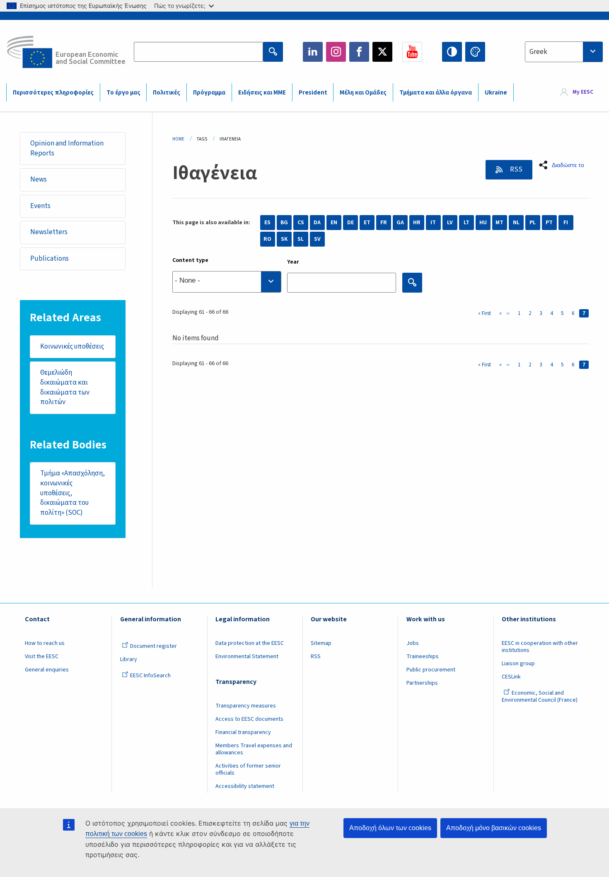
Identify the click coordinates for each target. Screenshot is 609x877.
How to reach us (45, 643)
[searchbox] (227, 281)
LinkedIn (313, 52)
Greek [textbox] (538, 52)
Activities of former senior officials (248, 769)
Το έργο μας (123, 92)
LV (450, 222)
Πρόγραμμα (209, 92)
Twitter (382, 52)
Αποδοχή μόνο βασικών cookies (493, 827)
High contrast (452, 52)
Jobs (412, 643)
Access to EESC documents (249, 719)
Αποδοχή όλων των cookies (390, 827)
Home (178, 139)
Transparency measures (245, 706)
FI (565, 222)
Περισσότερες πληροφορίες (53, 92)
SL (300, 239)
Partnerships (422, 683)
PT (549, 222)
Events (40, 206)
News (38, 179)
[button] (564, 165)
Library (128, 659)
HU (483, 222)
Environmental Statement (246, 656)
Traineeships (422, 656)
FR (383, 222)
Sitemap (321, 643)
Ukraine (496, 92)
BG (284, 222)
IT (433, 222)
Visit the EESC (41, 656)
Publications (49, 259)
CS (300, 222)
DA (317, 222)
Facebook (359, 52)
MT (499, 222)
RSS (515, 169)
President (313, 92)
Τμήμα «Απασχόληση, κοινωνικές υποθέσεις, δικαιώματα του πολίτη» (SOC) (72, 493)
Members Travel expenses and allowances (253, 749)
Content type (190, 260)
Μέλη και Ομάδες (363, 92)
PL (532, 222)
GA (400, 222)
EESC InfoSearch (150, 675)
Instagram (336, 52)
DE (350, 222)
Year (293, 262)
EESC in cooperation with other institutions (540, 646)
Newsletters (49, 232)
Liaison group (518, 663)
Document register (153, 646)
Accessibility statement (244, 786)
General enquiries (47, 670)
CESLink (511, 677)
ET (367, 222)
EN (334, 222)
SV (317, 239)
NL (516, 222)
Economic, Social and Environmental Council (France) (540, 696)
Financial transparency (243, 732)
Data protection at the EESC (249, 643)
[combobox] (564, 51)
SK (284, 239)
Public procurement (430, 670)
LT (466, 222)
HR (416, 222)
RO (267, 239)
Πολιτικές (166, 92)
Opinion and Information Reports (67, 148)
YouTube (412, 52)
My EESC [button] (583, 92)
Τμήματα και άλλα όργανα (435, 92)
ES (267, 222)
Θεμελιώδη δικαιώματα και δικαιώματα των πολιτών (64, 387)
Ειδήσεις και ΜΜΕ (262, 92)
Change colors (475, 52)
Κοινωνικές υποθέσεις (72, 346)
